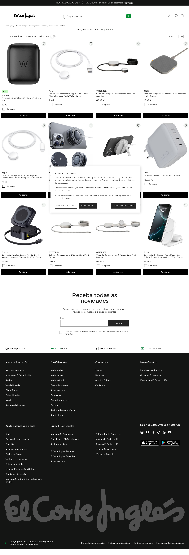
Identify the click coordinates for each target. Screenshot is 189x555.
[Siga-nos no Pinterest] (164, 432)
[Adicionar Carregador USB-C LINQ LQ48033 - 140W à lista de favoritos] (185, 125)
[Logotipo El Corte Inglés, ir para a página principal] (24, 16)
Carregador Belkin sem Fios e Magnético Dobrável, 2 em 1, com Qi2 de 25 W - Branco (163, 256)
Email (62, 317)
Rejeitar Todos (87, 206)
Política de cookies (63, 198)
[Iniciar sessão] (170, 16)
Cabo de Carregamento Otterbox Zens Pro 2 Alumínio (116, 95)
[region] (95, 190)
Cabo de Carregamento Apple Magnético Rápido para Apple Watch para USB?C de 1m (22, 176)
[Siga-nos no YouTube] (169, 432)
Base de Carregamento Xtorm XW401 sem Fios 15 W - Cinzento (165, 95)
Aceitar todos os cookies (124, 206)
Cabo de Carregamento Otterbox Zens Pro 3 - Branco (117, 256)
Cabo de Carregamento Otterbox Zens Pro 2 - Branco (69, 256)
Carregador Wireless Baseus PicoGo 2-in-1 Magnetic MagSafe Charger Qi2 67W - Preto (21, 256)
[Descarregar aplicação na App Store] (149, 443)
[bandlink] (128, 2)
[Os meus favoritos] (176, 16)
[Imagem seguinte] (44, 64)
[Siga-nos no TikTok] (158, 432)
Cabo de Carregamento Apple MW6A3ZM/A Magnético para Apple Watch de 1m (68, 95)
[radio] (177, 36)
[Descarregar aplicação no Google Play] (170, 443)
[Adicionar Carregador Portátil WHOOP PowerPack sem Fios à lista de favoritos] (44, 43)
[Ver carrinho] (182, 16)
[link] (23, 64)
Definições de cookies (66, 206)
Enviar (118, 323)
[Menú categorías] (6, 16)
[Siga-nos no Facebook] (147, 432)
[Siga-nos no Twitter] (153, 432)
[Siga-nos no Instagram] (142, 432)
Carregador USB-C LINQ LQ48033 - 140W (162, 175)
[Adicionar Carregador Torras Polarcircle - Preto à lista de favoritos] (91, 125)
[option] (23, 64)
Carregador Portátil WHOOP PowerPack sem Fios (22, 99)
